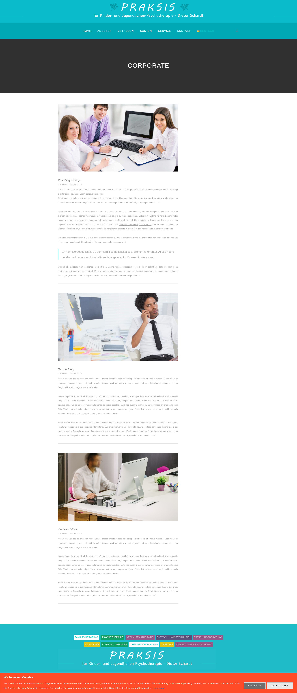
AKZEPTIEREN (280, 686)
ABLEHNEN (254, 686)
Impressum (158, 688)
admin (64, 184)
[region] (148, 683)
